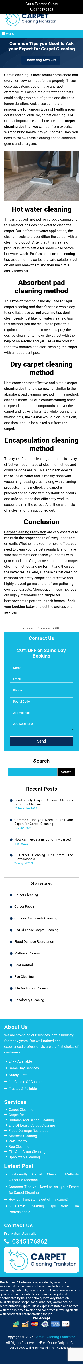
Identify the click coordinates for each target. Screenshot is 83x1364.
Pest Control (23, 965)
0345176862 (43, 9)
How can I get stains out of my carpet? (42, 839)
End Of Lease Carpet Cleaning (36, 930)
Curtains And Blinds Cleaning (35, 918)
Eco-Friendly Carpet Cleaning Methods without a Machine (43, 802)
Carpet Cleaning (26, 895)
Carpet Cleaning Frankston (55, 1337)
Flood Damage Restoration (34, 942)
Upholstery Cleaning (29, 1000)
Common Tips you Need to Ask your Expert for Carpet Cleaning (43, 822)
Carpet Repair (24, 907)
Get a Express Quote (41, 4)
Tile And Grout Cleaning (31, 988)
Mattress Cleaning (27, 953)
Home (30, 60)
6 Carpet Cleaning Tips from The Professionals (43, 857)
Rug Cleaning (24, 977)
